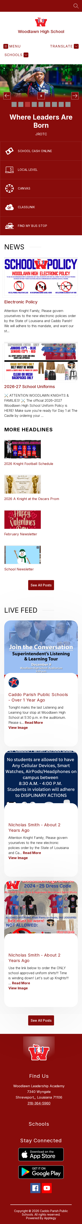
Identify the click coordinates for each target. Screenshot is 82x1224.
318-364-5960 (39, 1103)
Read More (34, 722)
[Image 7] (54, 104)
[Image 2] (20, 104)
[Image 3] (27, 104)
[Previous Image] (7, 95)
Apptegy (50, 1218)
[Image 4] (34, 104)
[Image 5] (41, 104)
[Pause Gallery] (41, 95)
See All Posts (41, 585)
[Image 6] (47, 104)
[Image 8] (61, 104)
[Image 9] (67, 104)
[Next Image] (75, 95)
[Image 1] (14, 104)
